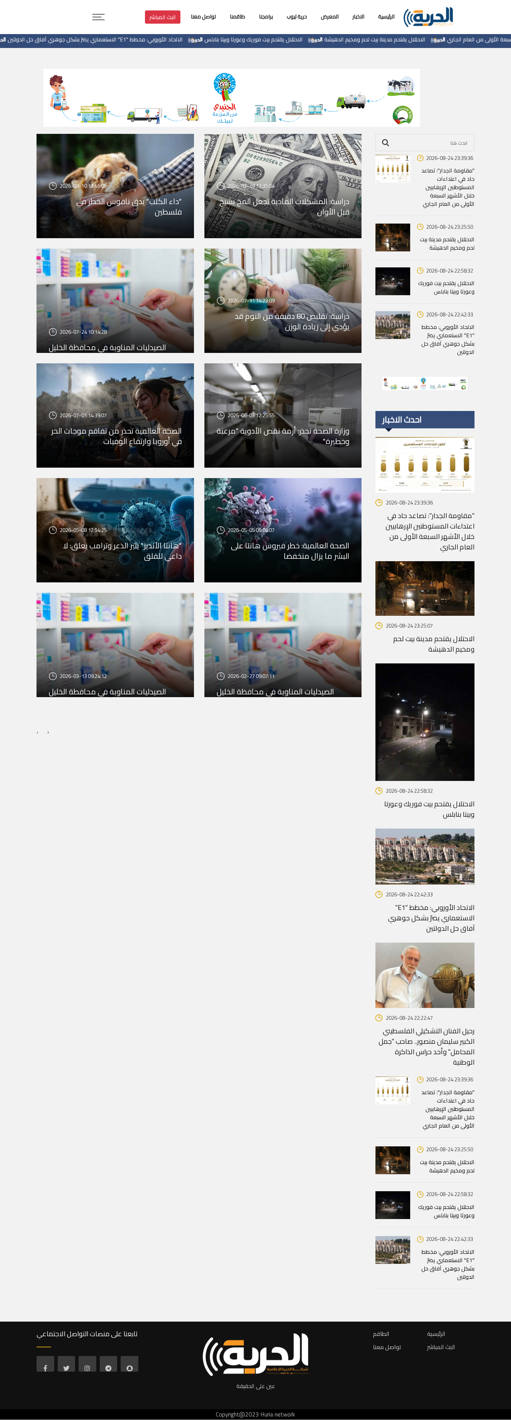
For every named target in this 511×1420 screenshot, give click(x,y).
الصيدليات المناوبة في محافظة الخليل (107, 347)
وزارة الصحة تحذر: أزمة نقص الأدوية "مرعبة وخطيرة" (283, 436)
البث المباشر (162, 17)
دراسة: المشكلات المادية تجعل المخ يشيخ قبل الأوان (284, 206)
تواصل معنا (387, 1347)
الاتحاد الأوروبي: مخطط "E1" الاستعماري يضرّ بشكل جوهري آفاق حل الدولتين (144, 39)
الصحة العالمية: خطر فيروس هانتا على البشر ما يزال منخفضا (290, 550)
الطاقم (381, 1334)
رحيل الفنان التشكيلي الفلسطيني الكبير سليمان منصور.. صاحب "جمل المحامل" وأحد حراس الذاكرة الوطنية (426, 1046)
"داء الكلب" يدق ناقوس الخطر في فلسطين (129, 206)
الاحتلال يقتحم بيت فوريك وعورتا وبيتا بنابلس (302, 39)
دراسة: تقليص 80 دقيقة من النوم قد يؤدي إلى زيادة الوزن (292, 321)
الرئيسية (436, 1334)
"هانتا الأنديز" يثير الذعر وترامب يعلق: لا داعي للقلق (122, 550)
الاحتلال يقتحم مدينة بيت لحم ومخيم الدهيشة (423, 39)
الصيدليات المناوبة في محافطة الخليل (107, 691)
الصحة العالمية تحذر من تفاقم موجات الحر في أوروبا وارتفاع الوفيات (116, 436)
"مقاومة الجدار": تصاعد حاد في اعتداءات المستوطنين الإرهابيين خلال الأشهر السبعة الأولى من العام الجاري (447, 187)
